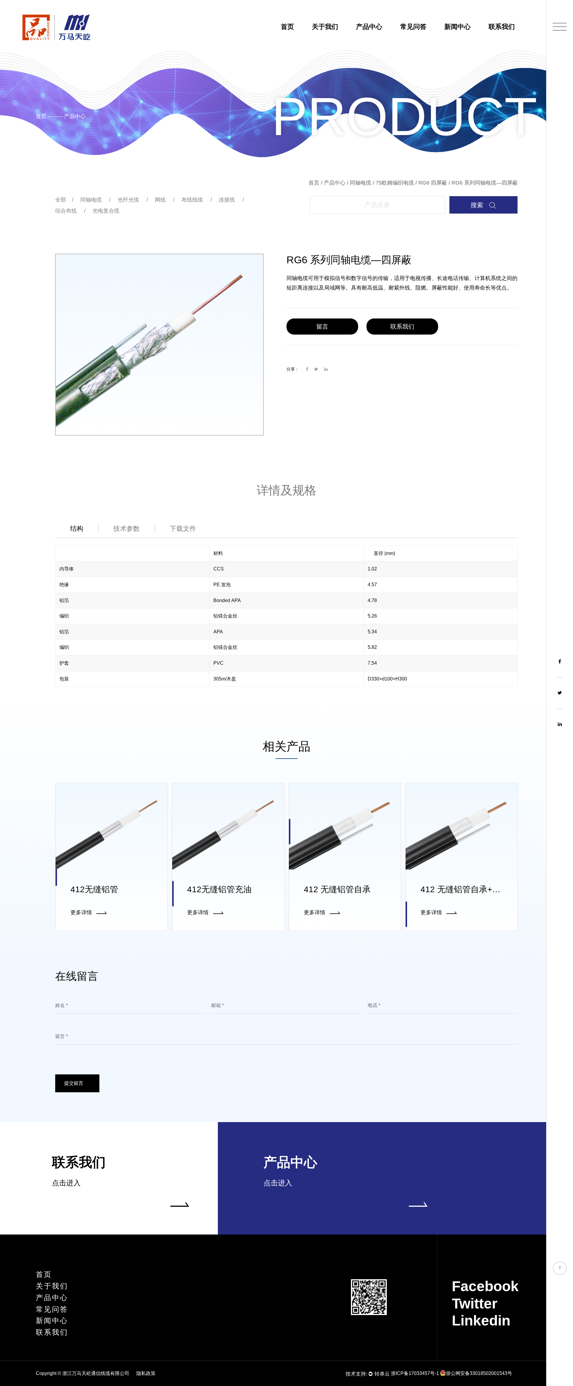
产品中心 (369, 26)
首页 (287, 26)
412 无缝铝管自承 (337, 889)
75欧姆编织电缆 (395, 183)
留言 (322, 326)
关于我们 (325, 26)
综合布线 (66, 211)
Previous (61, 344)
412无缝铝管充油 (219, 889)
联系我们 (502, 26)
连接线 (227, 200)
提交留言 (74, 1083)
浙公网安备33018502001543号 (479, 1373)
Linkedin (481, 1320)
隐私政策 (145, 1373)
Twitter (474, 1303)
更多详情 (81, 912)
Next (258, 344)
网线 (160, 200)
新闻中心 (457, 26)
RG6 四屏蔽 (432, 183)
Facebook (485, 1286)
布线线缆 (192, 200)
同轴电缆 (360, 183)
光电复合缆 (106, 211)
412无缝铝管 (94, 889)
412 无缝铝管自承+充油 (464, 889)
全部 (60, 200)
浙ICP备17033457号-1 (415, 1373)
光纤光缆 (128, 200)
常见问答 (413, 26)
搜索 (478, 205)
